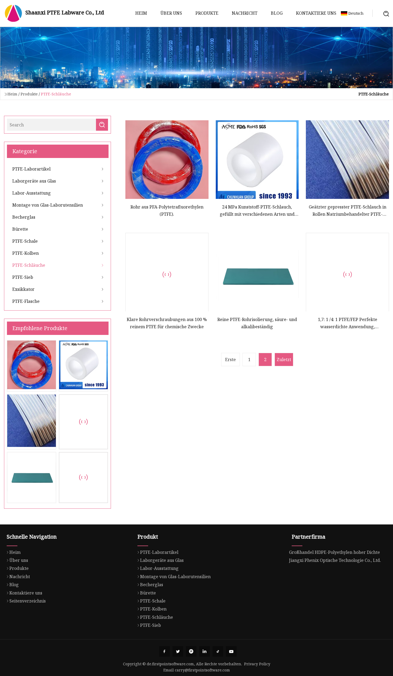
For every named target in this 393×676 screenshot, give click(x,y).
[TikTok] (218, 651)
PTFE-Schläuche (28, 265)
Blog (277, 13)
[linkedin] (204, 651)
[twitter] (177, 651)
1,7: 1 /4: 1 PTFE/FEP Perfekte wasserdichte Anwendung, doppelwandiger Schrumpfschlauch (347, 323)
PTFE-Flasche (26, 301)
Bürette (20, 229)
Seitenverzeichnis (27, 601)
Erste (230, 359)
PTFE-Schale (25, 241)
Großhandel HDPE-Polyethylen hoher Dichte (334, 552)
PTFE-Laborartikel (31, 169)
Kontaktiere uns (316, 13)
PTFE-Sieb (22, 277)
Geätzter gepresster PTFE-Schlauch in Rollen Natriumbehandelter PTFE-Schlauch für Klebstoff (347, 211)
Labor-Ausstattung (31, 193)
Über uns (171, 13)
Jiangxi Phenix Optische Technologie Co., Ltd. (335, 560)
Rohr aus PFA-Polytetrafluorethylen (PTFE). (166, 210)
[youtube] (231, 651)
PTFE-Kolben (25, 253)
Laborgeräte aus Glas (34, 181)
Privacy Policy (257, 663)
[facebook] (164, 651)
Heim (141, 13)
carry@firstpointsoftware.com (202, 670)
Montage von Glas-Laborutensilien (47, 205)
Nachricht (244, 13)
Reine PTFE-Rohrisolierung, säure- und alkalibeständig (257, 322)
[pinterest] (191, 651)
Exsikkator (23, 289)
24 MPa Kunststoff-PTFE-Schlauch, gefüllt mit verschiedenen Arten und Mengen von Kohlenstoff (257, 211)
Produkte (206, 13)
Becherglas (23, 217)
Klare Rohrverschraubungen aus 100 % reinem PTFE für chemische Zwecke (167, 322)
